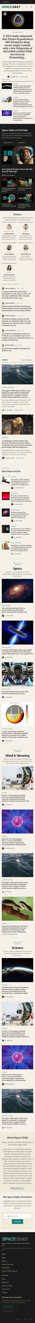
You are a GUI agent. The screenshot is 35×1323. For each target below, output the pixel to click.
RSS (12, 1311)
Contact (4, 1292)
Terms (26, 1319)
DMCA (31, 1319)
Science (4, 1261)
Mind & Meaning (7, 1264)
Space (4, 1258)
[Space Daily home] (11, 7)
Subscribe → (9, 1307)
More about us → (17, 1188)
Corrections (6, 1289)
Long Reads (6, 1268)
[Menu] (31, 7)
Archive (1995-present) (9, 1271)
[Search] (27, 7)
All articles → (27, 360)
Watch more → (8, 142)
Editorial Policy (7, 1286)
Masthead (5, 1282)
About (4, 1279)
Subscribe (6, 1)
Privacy (18, 1319)
